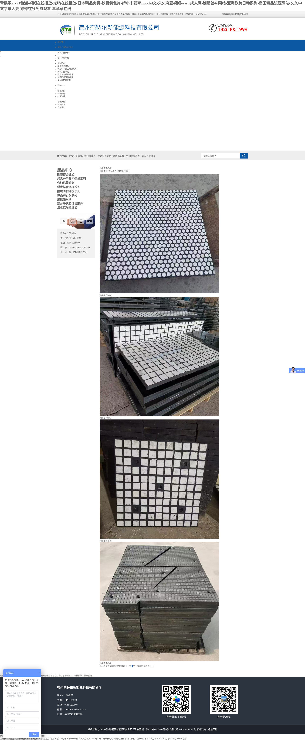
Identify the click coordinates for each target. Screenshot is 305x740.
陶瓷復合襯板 (123, 171)
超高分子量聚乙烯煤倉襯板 (82, 156)
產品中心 (112, 171)
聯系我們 (235, 14)
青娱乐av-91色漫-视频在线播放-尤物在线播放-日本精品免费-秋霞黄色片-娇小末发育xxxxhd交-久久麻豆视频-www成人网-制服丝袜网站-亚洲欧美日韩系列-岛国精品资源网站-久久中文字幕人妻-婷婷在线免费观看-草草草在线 (93, 739)
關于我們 (88, 676)
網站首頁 (61, 42)
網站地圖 (244, 14)
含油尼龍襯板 (133, 156)
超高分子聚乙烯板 (65, 47)
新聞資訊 (78, 676)
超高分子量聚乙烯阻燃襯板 (111, 156)
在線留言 (226, 14)
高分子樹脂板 (148, 156)
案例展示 (68, 676)
